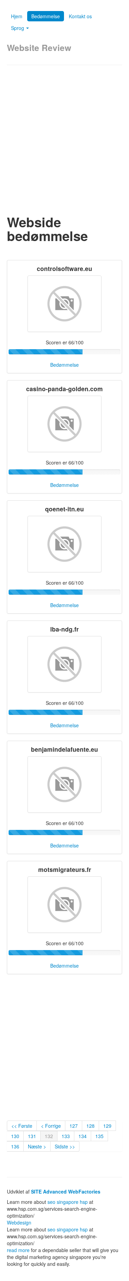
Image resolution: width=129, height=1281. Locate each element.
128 (90, 1125)
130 (15, 1136)
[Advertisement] (64, 140)
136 (15, 1146)
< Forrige (51, 1125)
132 (49, 1136)
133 (66, 1136)
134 (82, 1136)
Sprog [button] (18, 27)
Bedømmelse (45, 16)
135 (99, 1136)
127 (73, 1125)
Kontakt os (80, 16)
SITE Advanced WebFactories (65, 1191)
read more (18, 1250)
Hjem (16, 16)
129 (107, 1125)
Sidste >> (65, 1146)
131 (32, 1136)
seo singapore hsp (67, 1201)
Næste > (37, 1146)
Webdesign (19, 1222)
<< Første (21, 1125)
